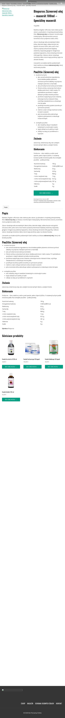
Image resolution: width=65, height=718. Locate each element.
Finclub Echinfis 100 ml (8, 392)
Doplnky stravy (42, 200)
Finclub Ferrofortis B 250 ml (9, 359)
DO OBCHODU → (46, 193)
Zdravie (52, 202)
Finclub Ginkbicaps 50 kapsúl (52, 359)
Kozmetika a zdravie (52, 200)
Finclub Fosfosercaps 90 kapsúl (31, 359)
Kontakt (59, 703)
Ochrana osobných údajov (44, 703)
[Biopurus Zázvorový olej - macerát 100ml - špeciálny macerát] (8, 28)
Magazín (30, 703)
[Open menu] (57, 3)
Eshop (23, 703)
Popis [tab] (6, 207)
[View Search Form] (61, 3)
